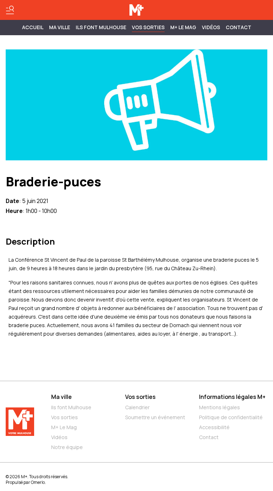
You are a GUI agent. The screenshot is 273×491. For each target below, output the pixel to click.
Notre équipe (67, 447)
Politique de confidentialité (231, 417)
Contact (238, 27)
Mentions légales (219, 407)
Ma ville (61, 397)
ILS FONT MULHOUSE (101, 27)
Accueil (32, 27)
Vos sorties (148, 27)
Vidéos (211, 27)
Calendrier (137, 407)
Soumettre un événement (155, 417)
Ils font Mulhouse (71, 407)
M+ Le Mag (183, 27)
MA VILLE (59, 27)
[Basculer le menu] (10, 10)
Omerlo (38, 482)
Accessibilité (214, 427)
